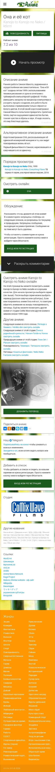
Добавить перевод (27, 411)
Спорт (6, 648)
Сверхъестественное (13, 656)
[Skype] (17, 428)
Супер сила (34, 679)
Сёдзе (31, 648)
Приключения (35, 622)
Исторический (35, 671)
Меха (31, 656)
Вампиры (33, 660)
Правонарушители (12, 698)
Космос (32, 629)
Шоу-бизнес (34, 755)
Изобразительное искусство (40, 721)
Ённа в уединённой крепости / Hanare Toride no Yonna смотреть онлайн (25, 333)
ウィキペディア (10, 589)
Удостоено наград (37, 694)
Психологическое (37, 667)
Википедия (8, 586)
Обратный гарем (37, 752)
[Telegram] (21, 428)
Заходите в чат (10, 450)
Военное (7, 637)
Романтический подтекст (15, 755)
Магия (6, 671)
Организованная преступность (40, 744)
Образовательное (37, 698)
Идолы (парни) (10, 744)
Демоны (7, 667)
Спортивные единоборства (15, 740)
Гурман (6, 729)
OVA (18, 191)
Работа (6, 732)
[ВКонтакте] (5, 428)
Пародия (33, 675)
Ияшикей (33, 706)
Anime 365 (8, 768)
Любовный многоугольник (15, 709)
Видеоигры (34, 759)
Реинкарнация (10, 752)
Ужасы (32, 641)
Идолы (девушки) (37, 702)
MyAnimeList (9, 564)
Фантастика (9, 629)
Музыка (7, 660)
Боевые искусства (12, 679)
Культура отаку (36, 713)
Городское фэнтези (12, 725)
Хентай (32, 664)
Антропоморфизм (37, 732)
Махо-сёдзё (34, 709)
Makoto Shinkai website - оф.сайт (18, 580)
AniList (6, 568)
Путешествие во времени (15, 721)
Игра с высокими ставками (40, 740)
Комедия (7, 625)
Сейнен (32, 652)
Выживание (9, 759)
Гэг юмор (7, 748)
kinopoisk (7, 595)
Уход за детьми (36, 736)
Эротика (33, 729)
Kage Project (9, 577)
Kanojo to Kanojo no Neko (15, 166)
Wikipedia (7, 583)
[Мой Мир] (25, 428)
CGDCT (6, 736)
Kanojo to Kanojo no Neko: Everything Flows (25, 169)
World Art (7, 558)
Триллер (33, 644)
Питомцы (41, 33)
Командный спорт (37, 717)
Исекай (6, 706)
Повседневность (19, 33)
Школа (6, 644)
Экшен (6, 622)
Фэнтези (7, 641)
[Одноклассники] (9, 428)
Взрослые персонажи (13, 694)
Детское (33, 683)
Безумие (33, 687)
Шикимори (8, 561)
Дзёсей (6, 690)
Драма (32, 625)
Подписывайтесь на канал (16, 444)
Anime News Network (13, 574)
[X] (13, 428)
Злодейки (33, 725)
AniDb (6, 571)
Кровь (6, 702)
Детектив (33, 690)
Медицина (8, 713)
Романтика (8, 633)
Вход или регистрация (20, 248)
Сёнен (31, 633)
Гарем (6, 664)
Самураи (7, 683)
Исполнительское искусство (40, 748)
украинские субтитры (13, 592)
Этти (31, 637)
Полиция (7, 675)
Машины (7, 687)
